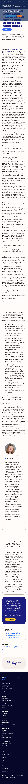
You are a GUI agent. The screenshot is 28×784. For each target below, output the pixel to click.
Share (7, 29)
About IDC (5, 713)
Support (4, 760)
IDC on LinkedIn (6, 743)
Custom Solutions (7, 705)
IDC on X (4, 746)
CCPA (4, 757)
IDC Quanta (5, 703)
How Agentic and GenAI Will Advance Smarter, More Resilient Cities (13, 635)
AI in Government (7, 646)
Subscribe (5, 768)
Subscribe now (10, 619)
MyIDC (4, 731)
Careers (4, 718)
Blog (3, 735)
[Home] (14, 678)
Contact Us (5, 722)
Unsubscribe (5, 771)
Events (4, 707)
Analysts (4, 715)
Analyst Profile (13, 458)
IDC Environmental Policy (9, 725)
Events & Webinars (7, 733)
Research (5, 698)
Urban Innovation (7, 650)
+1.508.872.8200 (7, 691)
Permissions (5, 766)
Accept (19, 15)
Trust (3, 751)
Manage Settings (10, 15)
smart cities (18, 646)
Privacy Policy (6, 754)
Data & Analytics (6, 700)
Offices (4, 720)
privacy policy (9, 6)
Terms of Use (6, 763)
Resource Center (7, 737)
